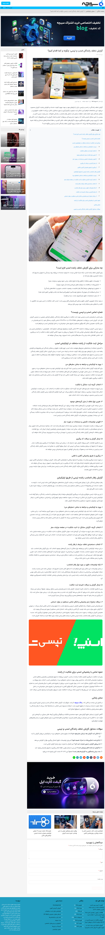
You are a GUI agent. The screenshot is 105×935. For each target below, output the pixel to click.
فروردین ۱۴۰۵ (78, 920)
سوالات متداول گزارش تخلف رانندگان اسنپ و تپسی (87, 209)
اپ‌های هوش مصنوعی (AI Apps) (52, 914)
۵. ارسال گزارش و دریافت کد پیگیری (88, 163)
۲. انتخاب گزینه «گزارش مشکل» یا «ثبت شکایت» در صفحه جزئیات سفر (80, 179)
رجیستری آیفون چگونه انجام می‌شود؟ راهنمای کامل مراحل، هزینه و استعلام (10, 84)
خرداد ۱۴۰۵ (79, 914)
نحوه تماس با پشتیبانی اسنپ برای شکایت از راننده (87, 200)
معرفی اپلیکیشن (90, 11)
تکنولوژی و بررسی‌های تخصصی (53, 923)
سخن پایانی (97, 205)
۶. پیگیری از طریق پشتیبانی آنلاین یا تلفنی (87, 167)
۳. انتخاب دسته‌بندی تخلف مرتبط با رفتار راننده (86, 184)
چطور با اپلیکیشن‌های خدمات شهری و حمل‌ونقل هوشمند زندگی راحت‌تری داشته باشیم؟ (10, 102)
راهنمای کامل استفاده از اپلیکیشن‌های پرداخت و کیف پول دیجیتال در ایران (9, 121)
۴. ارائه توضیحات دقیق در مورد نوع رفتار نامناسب (85, 188)
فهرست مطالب (95, 130)
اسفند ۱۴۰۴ (79, 923)
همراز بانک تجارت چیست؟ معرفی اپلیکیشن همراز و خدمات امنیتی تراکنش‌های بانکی (42, 833)
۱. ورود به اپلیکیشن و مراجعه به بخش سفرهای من (85, 147)
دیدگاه (100, 849)
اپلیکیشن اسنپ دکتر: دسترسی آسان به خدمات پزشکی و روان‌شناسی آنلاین (92, 832)
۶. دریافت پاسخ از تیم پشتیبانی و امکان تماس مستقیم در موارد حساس (80, 196)
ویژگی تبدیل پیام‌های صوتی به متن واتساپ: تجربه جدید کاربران (67, 832)
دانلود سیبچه (6, 3)
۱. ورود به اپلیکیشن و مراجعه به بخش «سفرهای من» (85, 175)
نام (101, 862)
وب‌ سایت (100, 879)
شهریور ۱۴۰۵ (79, 905)
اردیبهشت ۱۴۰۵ (78, 917)
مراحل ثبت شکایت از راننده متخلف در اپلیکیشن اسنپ (86, 143)
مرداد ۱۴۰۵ (79, 908)
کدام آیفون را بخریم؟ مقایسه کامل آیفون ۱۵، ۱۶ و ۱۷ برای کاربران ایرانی (11, 75)
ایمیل (101, 871)
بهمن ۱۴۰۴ (79, 926)
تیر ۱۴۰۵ (80, 911)
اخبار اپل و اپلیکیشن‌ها (55, 917)
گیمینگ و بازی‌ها (56, 926)
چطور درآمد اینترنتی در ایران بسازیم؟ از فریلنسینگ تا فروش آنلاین (10, 112)
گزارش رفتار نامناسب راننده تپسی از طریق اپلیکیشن (87, 172)
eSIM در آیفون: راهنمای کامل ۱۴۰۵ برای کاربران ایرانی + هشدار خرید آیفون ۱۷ (10, 65)
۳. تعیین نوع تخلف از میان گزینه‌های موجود (87, 155)
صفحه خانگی (100, 11)
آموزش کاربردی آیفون (55, 908)
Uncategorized (57, 905)
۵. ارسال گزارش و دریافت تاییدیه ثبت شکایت (86, 192)
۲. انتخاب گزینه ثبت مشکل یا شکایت (88, 151)
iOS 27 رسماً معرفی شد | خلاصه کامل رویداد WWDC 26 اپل (10, 93)
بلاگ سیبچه (78, 702)
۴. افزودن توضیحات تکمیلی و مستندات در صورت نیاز (85, 159)
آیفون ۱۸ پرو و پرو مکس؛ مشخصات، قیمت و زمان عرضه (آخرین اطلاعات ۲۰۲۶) (10, 56)
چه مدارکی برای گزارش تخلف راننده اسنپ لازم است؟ (86, 134)
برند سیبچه (58, 920)
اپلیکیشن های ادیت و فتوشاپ (53, 911)
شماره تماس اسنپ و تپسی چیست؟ (91, 139)
